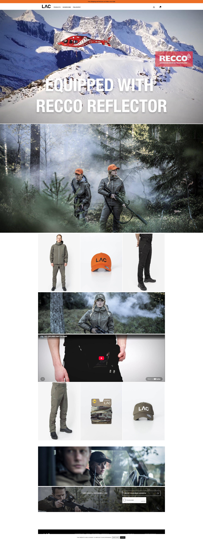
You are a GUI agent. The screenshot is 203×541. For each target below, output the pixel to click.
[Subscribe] (158, 493)
